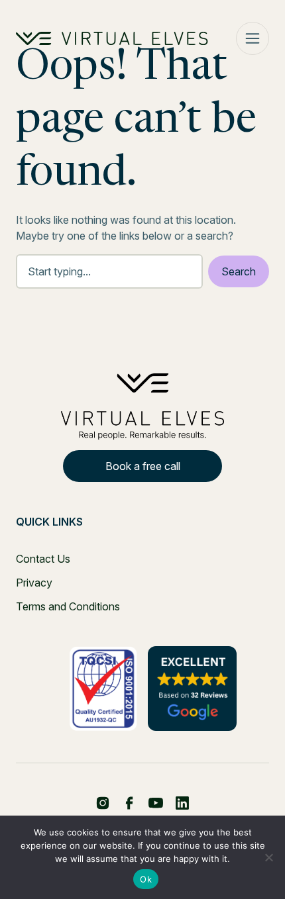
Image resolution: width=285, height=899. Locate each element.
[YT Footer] (156, 803)
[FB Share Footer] (103, 803)
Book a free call (142, 466)
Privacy (34, 582)
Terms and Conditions (68, 606)
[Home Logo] (112, 38)
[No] (268, 857)
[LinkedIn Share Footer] (129, 803)
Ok (146, 879)
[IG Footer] (182, 803)
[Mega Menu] (252, 38)
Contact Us (43, 558)
